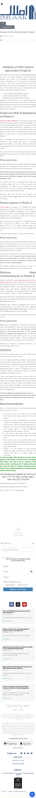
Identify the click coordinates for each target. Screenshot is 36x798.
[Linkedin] (31, 753)
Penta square (4, 207)
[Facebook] (21, 753)
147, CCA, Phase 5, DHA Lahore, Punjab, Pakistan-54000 (18, 774)
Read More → (7, 621)
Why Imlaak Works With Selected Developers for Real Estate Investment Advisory (17, 667)
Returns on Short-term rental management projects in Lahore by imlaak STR (16, 629)
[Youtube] (28, 753)
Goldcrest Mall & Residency (9, 121)
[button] (2, 4)
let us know (18, 719)
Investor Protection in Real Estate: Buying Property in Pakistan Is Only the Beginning (15, 687)
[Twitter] (24, 753)
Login (33, 543)
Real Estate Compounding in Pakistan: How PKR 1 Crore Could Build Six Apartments (18, 647)
